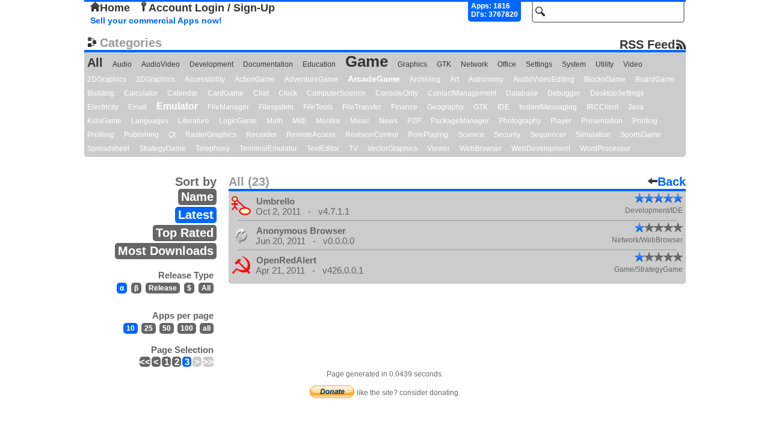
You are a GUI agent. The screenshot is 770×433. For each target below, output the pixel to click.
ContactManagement (462, 93)
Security (507, 135)
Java (636, 107)
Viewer (438, 148)
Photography (520, 121)
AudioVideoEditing (543, 79)
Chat (261, 93)
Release (163, 288)
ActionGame (255, 79)
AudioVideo (160, 64)
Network (474, 64)
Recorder (261, 135)
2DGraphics (106, 79)
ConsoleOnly (396, 93)
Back (672, 181)
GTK (444, 64)
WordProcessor (605, 148)
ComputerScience (336, 93)
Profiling (100, 135)
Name (197, 196)
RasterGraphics (210, 135)
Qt (172, 135)
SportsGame (640, 135)
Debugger (564, 93)
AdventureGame (311, 79)
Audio (122, 64)
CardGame (226, 93)
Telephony (213, 148)
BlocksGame (605, 79)
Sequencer (548, 135)
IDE (503, 107)
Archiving (425, 79)
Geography (445, 107)
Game (366, 61)
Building (100, 93)
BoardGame (655, 79)
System (574, 64)
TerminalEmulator (268, 148)
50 (166, 328)
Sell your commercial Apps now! (156, 20)
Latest (196, 214)
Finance (404, 107)
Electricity (103, 107)
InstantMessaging (548, 107)
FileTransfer (361, 107)
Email (137, 107)
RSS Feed (647, 44)
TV (353, 148)
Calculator (141, 93)
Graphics (412, 64)
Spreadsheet (108, 148)
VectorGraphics (392, 148)
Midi (299, 121)
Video (632, 64)
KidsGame (104, 121)
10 (130, 328)
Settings (539, 64)
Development (211, 64)
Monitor (328, 121)
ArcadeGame (374, 79)
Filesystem (276, 107)
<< (145, 362)
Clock (288, 93)
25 (148, 328)
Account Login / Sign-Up (212, 8)
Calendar (182, 93)
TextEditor (323, 148)
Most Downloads (166, 250)
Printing (645, 121)
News (388, 121)
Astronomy (486, 79)
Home (115, 8)
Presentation (602, 121)
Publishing (141, 135)
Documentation (268, 64)
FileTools (318, 107)
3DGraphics (155, 79)
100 (186, 328)
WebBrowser (481, 148)
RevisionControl (371, 135)
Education (319, 64)
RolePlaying (428, 135)
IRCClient (602, 107)
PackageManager (460, 121)
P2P (414, 121)
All (95, 62)
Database (522, 93)
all (207, 328)
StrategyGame (162, 148)
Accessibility (205, 79)
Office (506, 64)
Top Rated (185, 232)
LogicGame (238, 121)
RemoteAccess (311, 135)
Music (359, 121)
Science (471, 135)
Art (454, 79)
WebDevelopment (540, 148)
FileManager (228, 107)
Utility (605, 64)
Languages (149, 121)
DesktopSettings (617, 93)
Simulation (593, 135)
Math (274, 121)
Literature (193, 121)
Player (560, 121)
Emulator (177, 106)
